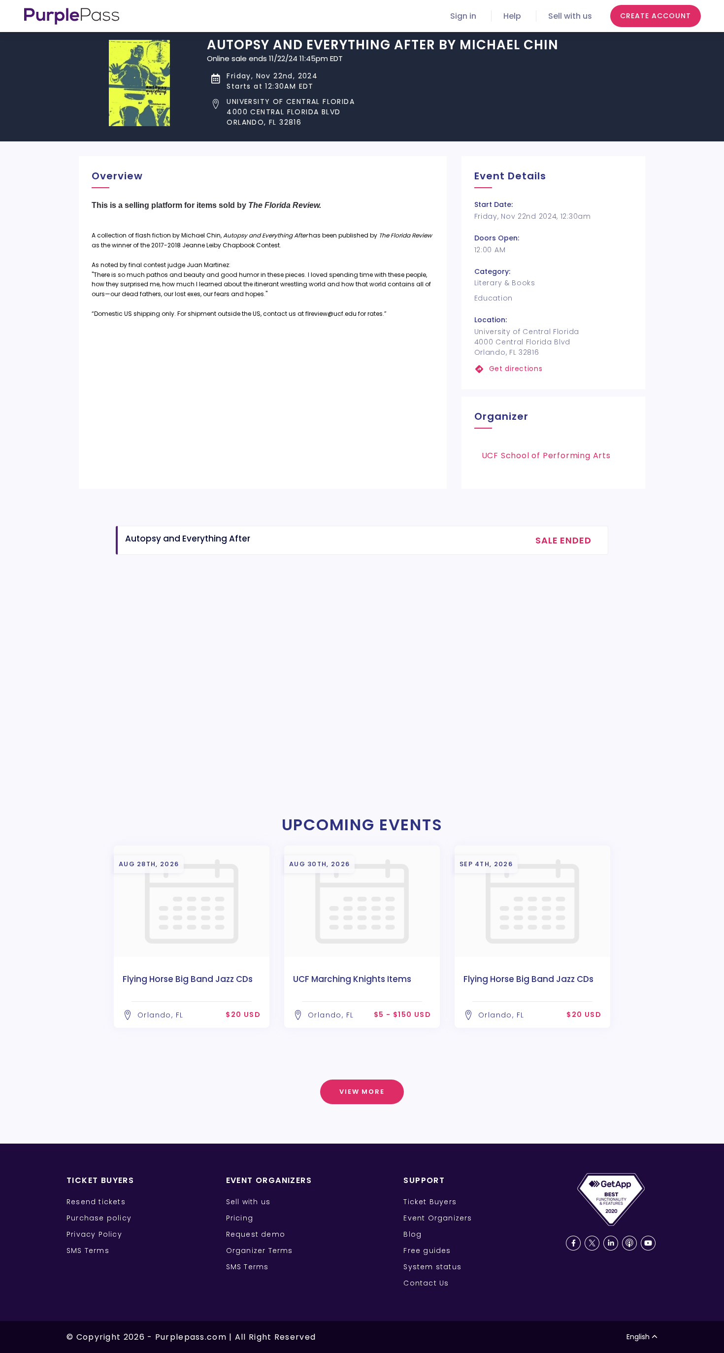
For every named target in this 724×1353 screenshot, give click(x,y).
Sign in (463, 16)
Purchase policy (99, 1218)
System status (432, 1267)
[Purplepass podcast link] (629, 1243)
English (638, 1337)
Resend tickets (96, 1202)
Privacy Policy (94, 1234)
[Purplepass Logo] (71, 16)
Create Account (655, 16)
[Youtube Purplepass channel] (648, 1243)
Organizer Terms (259, 1250)
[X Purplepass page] (592, 1243)
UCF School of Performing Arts (546, 455)
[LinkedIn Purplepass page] (610, 1243)
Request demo (255, 1234)
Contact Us (426, 1283)
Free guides (427, 1250)
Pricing (239, 1218)
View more (362, 1091)
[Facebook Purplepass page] (573, 1243)
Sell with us (570, 16)
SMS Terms (87, 1250)
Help (512, 16)
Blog (412, 1234)
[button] (383, 112)
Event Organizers (437, 1218)
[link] (553, 369)
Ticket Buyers (430, 1202)
